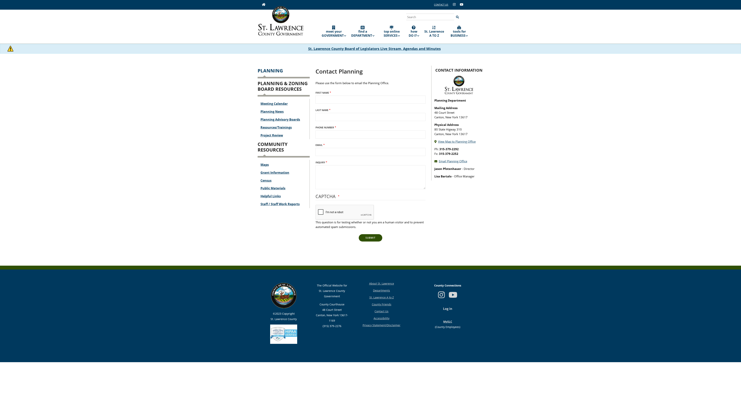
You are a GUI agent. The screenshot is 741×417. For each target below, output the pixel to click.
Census (266, 180)
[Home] (281, 23)
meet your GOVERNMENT (333, 33)
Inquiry (320, 162)
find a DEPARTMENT (361, 33)
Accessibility (381, 318)
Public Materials (273, 188)
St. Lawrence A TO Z (434, 33)
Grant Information (275, 172)
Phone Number (325, 127)
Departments (381, 290)
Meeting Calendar (274, 104)
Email (319, 145)
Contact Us (381, 311)
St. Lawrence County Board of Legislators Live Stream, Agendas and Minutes (374, 48)
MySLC (447, 321)
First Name (322, 92)
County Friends (381, 304)
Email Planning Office (453, 161)
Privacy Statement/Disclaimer (381, 325)
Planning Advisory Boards (280, 119)
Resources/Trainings (276, 127)
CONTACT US (441, 4)
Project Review (272, 135)
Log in (447, 309)
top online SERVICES (392, 33)
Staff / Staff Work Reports (280, 204)
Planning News (272, 111)
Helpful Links (271, 196)
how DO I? (413, 33)
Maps (265, 165)
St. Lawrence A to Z (381, 297)
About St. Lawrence (381, 283)
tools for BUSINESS (458, 33)
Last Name (322, 110)
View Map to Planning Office (457, 141)
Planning (270, 70)
